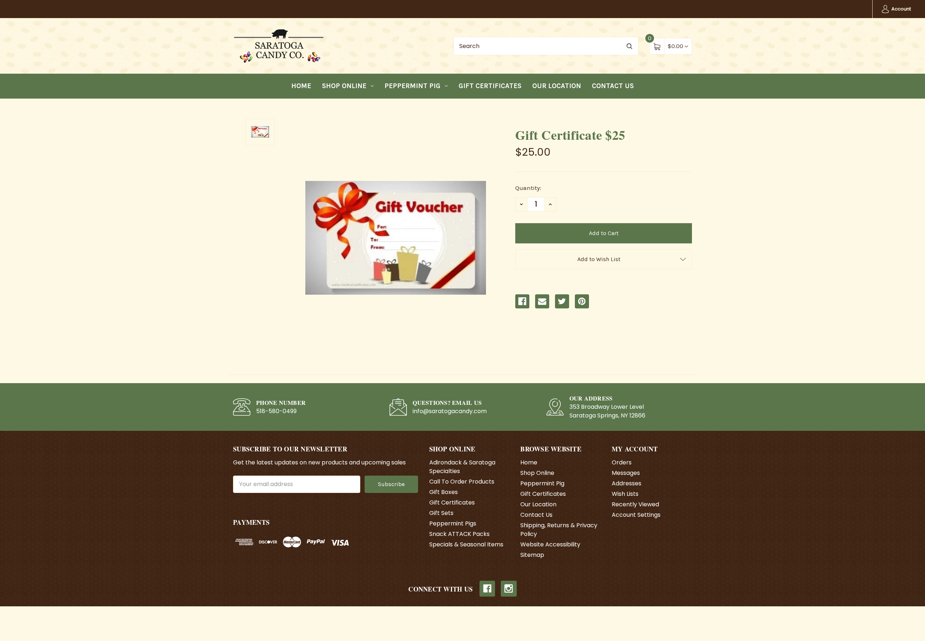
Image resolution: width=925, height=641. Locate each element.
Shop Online (344, 86)
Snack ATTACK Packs (459, 534)
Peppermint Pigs (452, 523)
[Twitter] (562, 301)
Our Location (556, 86)
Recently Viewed (635, 504)
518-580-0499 (276, 411)
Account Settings (636, 515)
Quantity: (528, 187)
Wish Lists (625, 494)
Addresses (626, 483)
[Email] (542, 301)
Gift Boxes (443, 492)
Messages (626, 473)
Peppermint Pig (412, 86)
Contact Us (613, 86)
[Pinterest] (582, 301)
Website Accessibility (550, 544)
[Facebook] (522, 301)
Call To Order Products (461, 481)
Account (900, 8)
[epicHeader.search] (629, 46)
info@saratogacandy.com (450, 411)
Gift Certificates (490, 86)
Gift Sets (441, 513)
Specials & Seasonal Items (466, 544)
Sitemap (532, 555)
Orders (622, 462)
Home (301, 86)
